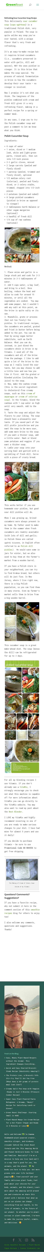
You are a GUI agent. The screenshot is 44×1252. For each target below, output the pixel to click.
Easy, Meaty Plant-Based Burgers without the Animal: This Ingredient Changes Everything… (21, 1061)
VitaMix (24, 787)
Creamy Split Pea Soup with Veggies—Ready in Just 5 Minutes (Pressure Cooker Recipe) (22, 1092)
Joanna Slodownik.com (30, 1248)
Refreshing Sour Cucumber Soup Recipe (20, 18)
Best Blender (15, 812)
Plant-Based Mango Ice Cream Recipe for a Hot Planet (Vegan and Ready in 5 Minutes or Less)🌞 (22, 1123)
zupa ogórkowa (18, 25)
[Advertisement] (22, 957)
